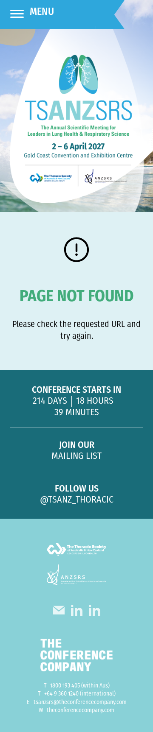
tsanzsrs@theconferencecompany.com (80, 702)
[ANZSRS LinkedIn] (94, 612)
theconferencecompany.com (80, 710)
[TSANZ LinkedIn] (76, 612)
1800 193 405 (65, 686)
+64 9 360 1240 (61, 694)
